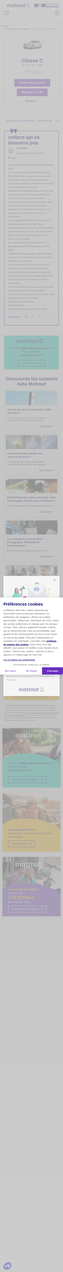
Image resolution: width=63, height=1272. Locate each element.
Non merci (10, 670)
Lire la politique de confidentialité (19, 660)
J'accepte (52, 670)
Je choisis (31, 670)
